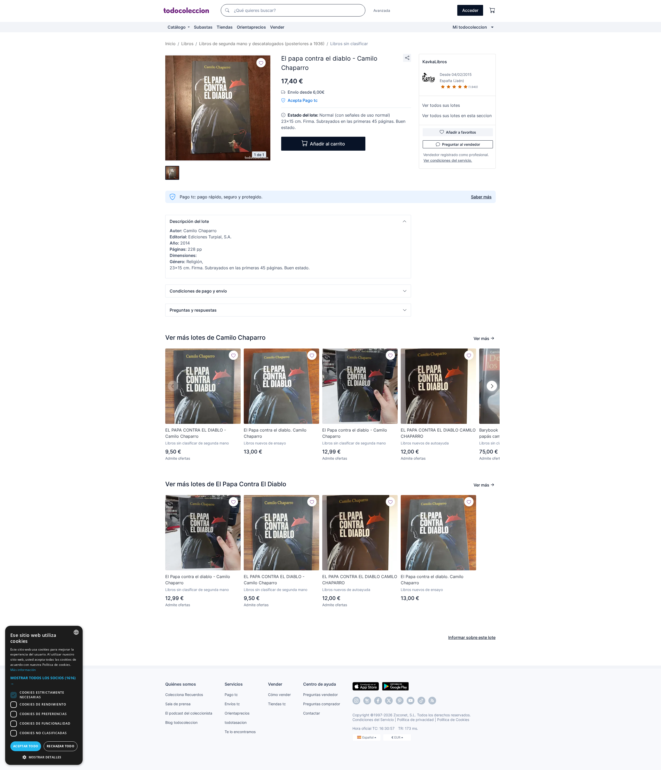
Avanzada (381, 10)
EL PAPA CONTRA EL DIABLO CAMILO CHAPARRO (438, 433)
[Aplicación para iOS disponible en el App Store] (365, 685)
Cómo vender (279, 694)
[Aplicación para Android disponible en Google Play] (395, 685)
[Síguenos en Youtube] (410, 700)
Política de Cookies (453, 719)
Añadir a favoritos (461, 132)
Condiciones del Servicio (373, 719)
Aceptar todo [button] (25, 746)
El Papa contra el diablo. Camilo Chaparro (275, 433)
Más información (23, 670)
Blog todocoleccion (181, 722)
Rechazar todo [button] (60, 746)
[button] (288, 221)
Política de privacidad (415, 719)
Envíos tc (232, 704)
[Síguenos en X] (389, 700)
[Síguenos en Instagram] (356, 700)
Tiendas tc (277, 704)
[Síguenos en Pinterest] (400, 700)
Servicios (234, 684)
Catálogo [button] (177, 27)
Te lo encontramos (240, 732)
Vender (277, 27)
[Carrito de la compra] (492, 10)
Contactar (311, 713)
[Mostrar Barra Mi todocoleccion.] (492, 27)
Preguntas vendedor (320, 694)
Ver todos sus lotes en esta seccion (457, 115)
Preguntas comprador (321, 704)
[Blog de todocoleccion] (432, 700)
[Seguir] (261, 62)
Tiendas (225, 27)
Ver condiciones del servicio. (447, 160)
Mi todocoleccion (470, 27)
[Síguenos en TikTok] (421, 700)
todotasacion (236, 722)
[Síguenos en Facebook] (378, 700)
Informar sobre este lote (471, 637)
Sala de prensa (178, 704)
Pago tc (231, 694)
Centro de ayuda (319, 684)
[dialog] (44, 695)
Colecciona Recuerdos (184, 694)
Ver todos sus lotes (441, 105)
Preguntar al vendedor (461, 144)
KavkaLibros (434, 61)
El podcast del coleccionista (188, 713)
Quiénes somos (180, 684)
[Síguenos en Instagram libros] (367, 700)
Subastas (203, 27)
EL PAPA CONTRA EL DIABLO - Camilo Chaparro (195, 433)
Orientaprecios (251, 27)
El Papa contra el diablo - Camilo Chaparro (354, 433)
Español (368, 737)
